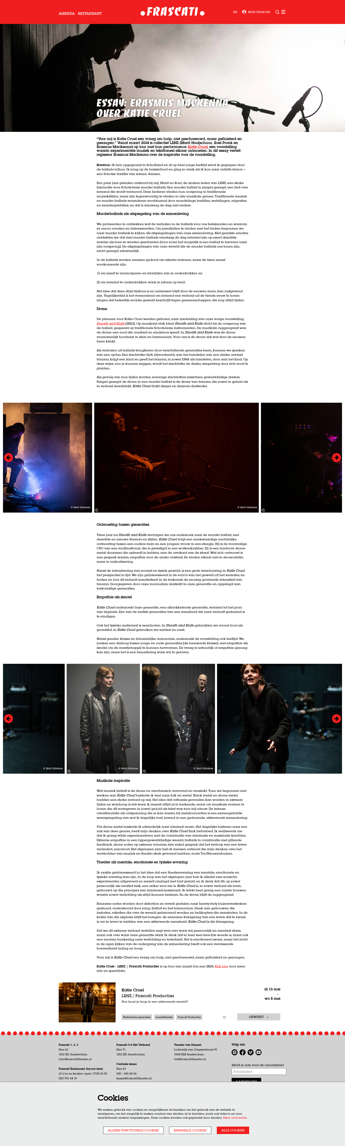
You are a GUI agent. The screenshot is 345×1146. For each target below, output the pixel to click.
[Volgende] (336, 457)
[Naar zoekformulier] (277, 12)
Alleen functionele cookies (133, 1130)
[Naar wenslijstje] (224, 1017)
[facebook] (243, 1052)
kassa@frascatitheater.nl (134, 1078)
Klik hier (221, 966)
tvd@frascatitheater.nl (190, 1059)
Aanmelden (246, 1081)
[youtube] (259, 1052)
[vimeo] (251, 1052)
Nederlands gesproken (137, 1017)
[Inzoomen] (96, 510)
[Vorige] (8, 457)
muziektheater (164, 1017)
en (235, 12)
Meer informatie (235, 1117)
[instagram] (235, 1052)
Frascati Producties (189, 1017)
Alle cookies (233, 1130)
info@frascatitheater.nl (75, 1059)
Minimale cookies (190, 1130)
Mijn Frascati (259, 12)
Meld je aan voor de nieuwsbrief (258, 1065)
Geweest (257, 1017)
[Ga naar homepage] (173, 12)
